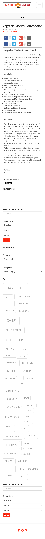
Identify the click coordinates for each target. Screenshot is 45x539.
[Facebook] (19, 530)
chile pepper (14, 330)
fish (20, 378)
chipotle (22, 356)
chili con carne (9, 355)
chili (24, 349)
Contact (32, 527)
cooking (27, 363)
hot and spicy (13, 407)
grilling (12, 391)
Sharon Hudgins (10, 453)
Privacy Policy (22, 527)
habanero (11, 399)
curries (11, 370)
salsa (26, 443)
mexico (21, 428)
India (30, 410)
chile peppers (17, 340)
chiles (10, 349)
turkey (21, 477)
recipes (11, 445)
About (11, 527)
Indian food (12, 417)
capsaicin (23, 303)
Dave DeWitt (10, 378)
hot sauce (31, 405)
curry (27, 371)
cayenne (24, 311)
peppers (31, 435)
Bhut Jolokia (23, 297)
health (26, 398)
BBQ (7, 297)
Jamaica (8, 427)
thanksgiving (28, 469)
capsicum (9, 310)
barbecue (15, 288)
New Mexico (12, 436)
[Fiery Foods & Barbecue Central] (17, 5)
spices (8, 461)
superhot (23, 461)
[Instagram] (26, 530)
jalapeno (27, 422)
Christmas (10, 362)
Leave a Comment (10, 31)
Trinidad (8, 476)
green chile (30, 378)
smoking (26, 454)
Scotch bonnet (28, 448)
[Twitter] (22, 530)
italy (27, 416)
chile (11, 321)
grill (21, 383)
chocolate (34, 356)
